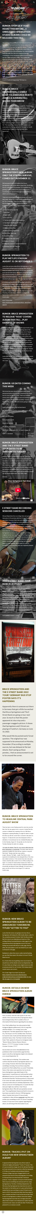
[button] (2, 2)
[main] (18, 11)
